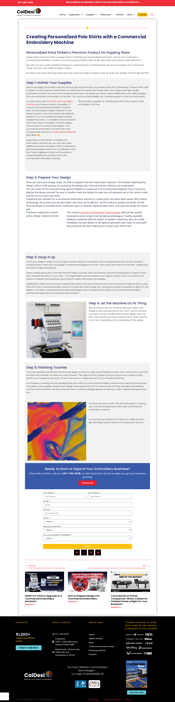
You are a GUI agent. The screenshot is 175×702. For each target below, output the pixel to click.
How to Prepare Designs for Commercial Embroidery (84, 597)
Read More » (30, 604)
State (46, 518)
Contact (142, 14)
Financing (105, 14)
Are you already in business (57, 535)
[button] (152, 14)
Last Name (93, 493)
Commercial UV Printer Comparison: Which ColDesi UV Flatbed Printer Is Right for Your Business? (129, 600)
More (129, 14)
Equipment (74, 14)
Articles (119, 14)
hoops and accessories (64, 132)
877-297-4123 (25, 2)
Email (46, 501)
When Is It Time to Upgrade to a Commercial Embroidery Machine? (43, 598)
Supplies (90, 14)
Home (62, 14)
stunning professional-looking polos (100, 212)
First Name (48, 493)
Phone (46, 510)
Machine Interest (52, 527)
